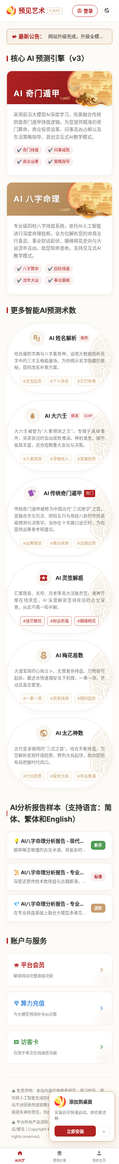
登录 (88, 11)
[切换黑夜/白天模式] (107, 11)
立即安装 (75, 1131)
